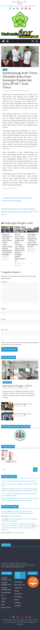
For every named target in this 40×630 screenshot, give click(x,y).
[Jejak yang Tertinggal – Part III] (20, 361)
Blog (2, 604)
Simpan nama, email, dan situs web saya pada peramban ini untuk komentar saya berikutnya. (20, 344)
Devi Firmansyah (19, 388)
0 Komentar (26, 90)
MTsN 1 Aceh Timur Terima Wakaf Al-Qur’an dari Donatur (18, 481)
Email (3, 319)
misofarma (4, 511)
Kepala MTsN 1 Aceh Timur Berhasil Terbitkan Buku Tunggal (16, 199)
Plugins (3, 601)
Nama (3, 308)
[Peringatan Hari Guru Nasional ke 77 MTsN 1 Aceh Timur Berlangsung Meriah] (33, 227)
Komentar (5, 282)
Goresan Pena (7, 382)
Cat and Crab (18, 594)
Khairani (18, 90)
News (5, 69)
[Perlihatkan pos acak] (37, 41)
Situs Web (4, 330)
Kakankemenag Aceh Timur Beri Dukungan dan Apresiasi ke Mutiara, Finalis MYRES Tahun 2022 (20, 211)
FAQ (2, 595)
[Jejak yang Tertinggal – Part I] (7, 413)
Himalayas (17, 603)
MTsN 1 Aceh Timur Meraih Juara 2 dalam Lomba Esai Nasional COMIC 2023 (20, 528)
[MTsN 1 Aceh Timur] (3, 41)
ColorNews (17, 605)
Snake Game (18, 588)
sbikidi (3, 519)
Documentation (6, 592)
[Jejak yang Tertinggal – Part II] (7, 403)
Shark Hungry (18, 582)
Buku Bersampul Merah (15, 516)
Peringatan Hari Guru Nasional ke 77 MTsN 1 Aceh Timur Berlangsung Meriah (33, 240)
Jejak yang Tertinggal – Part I (23, 414)
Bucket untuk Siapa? (18, 532)
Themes (3, 598)
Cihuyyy (16, 591)
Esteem (16, 600)
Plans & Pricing (5, 607)
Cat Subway (17, 597)
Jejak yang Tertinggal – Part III (17, 385)
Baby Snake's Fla (19, 585)
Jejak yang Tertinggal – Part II (23, 404)
